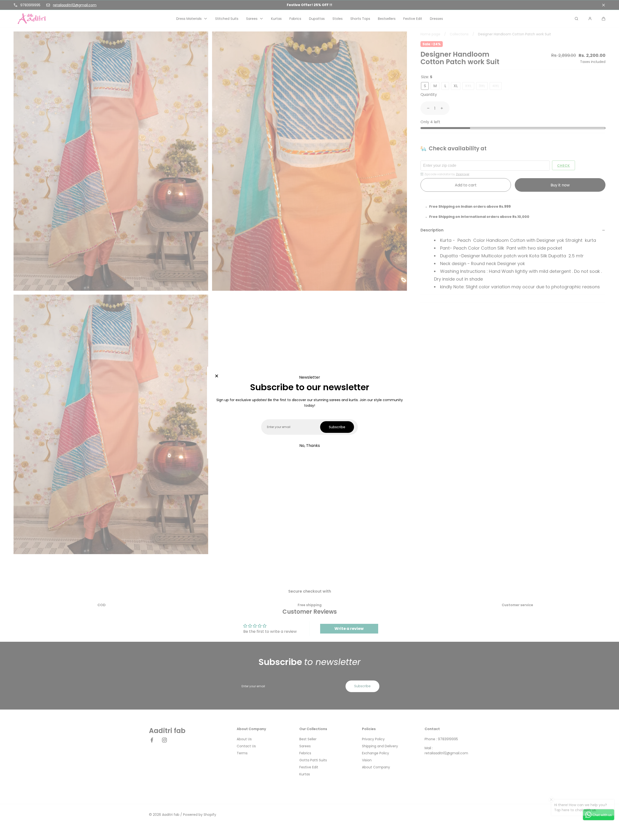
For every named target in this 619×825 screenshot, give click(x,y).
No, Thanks (309, 445)
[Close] (216, 376)
